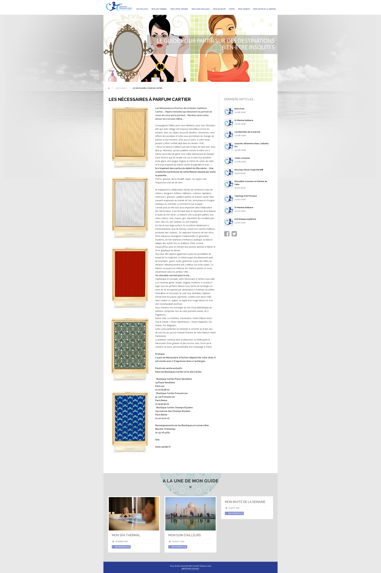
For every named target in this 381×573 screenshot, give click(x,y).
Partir (232, 9)
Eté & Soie (239, 109)
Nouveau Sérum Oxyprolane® (249, 170)
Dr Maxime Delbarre (244, 120)
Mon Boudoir (219, 9)
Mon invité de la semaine (264, 9)
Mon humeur (244, 9)
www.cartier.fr (163, 447)
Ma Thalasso (142, 9)
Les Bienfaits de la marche (247, 132)
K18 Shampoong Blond (245, 219)
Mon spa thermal (159, 9)
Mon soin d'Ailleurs (201, 9)
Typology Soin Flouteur (246, 196)
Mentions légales (190, 568)
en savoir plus (122, 547)
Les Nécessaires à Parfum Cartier (147, 88)
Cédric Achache (242, 158)
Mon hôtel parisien (179, 9)
